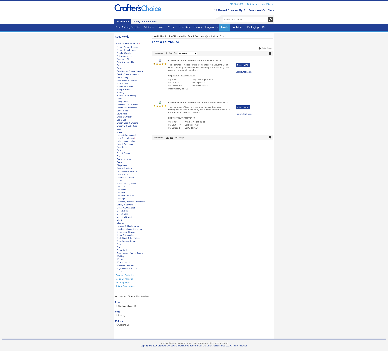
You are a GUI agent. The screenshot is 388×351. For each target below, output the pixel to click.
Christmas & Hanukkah (127, 108)
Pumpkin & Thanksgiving (128, 226)
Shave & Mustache (125, 235)
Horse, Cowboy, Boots (126, 183)
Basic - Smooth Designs (127, 50)
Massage (121, 199)
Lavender (121, 186)
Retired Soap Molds (124, 286)
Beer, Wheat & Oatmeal (127, 80)
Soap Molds (157, 36)
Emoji (119, 132)
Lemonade (121, 189)
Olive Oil (120, 223)
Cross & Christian (124, 117)
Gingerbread (122, 165)
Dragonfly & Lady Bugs (127, 126)
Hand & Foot (122, 174)
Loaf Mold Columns (125, 196)
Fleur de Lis (122, 147)
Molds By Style (122, 282)
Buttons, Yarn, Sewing (126, 95)
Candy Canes (123, 102)
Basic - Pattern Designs (127, 47)
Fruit (119, 156)
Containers (238, 27)
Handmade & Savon (125, 177)
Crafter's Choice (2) (127, 306)
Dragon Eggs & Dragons (127, 123)
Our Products (122, 21)
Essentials (184, 27)
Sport (119, 244)
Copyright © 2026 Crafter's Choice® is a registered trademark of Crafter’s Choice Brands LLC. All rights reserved (194, 345)
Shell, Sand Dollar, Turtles (128, 238)
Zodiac (120, 271)
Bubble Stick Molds (125, 86)
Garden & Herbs (124, 159)
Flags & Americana (125, 144)
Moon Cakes (122, 214)
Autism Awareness (125, 56)
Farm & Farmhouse (125, 138)
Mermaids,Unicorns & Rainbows (131, 202)
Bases (161, 27)
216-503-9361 (236, 4)
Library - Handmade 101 (145, 21)
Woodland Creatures (125, 265)
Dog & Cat (121, 120)
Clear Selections (142, 296)
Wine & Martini (123, 262)
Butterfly (120, 92)
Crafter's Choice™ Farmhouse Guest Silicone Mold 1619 (198, 102)
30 (167, 137)
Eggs (119, 129)
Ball (118, 65)
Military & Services (125, 205)
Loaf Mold (121, 192)
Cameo (120, 98)
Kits (264, 27)
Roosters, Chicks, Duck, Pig (129, 229)
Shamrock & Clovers (126, 232)
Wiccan (120, 259)
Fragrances (211, 27)
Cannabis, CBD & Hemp (127, 105)
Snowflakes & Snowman (127, 241)
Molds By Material (124, 279)
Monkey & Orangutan (126, 208)
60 (171, 137)
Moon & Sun (122, 211)
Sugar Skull (122, 250)
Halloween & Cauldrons (127, 171)
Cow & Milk (122, 114)
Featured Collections (125, 275)
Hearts (119, 180)
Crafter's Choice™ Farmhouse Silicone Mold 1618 (194, 60)
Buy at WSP (243, 65)
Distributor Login (244, 72)
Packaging (253, 27)
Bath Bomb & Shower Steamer (130, 71)
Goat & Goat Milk (124, 168)
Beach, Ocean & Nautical (128, 74)
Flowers (120, 150)
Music (119, 220)
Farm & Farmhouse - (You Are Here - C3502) (207, 36)
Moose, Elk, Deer (124, 217)
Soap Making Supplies (127, 27)
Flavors (197, 27)
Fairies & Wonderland (126, 135)
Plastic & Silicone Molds (127, 43)
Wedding (120, 256)
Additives (149, 27)
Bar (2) (122, 315)
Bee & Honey (122, 77)
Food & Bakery (123, 153)
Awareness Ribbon (125, 59)
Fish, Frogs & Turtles (126, 141)
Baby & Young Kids (125, 62)
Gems (119, 162)
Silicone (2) (124, 325)
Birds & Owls (122, 83)
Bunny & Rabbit (123, 89)
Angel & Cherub (123, 53)
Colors (171, 27)
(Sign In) (270, 4)
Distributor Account (256, 4)
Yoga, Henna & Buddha (127, 268)
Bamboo (120, 68)
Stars (119, 247)
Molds (224, 27)
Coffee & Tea (122, 111)
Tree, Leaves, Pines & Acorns (130, 253)
